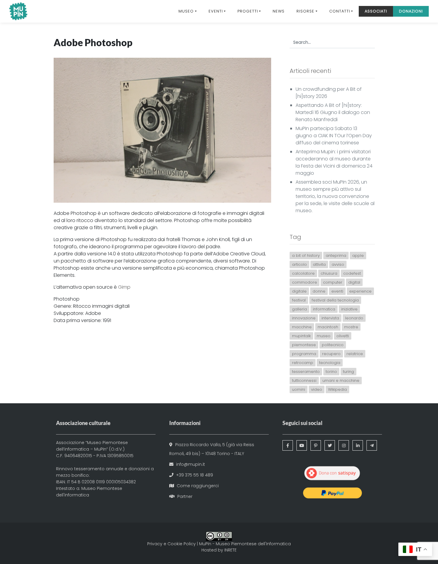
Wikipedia (337, 389)
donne (319, 291)
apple (358, 255)
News (279, 11)
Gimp (124, 287)
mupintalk (301, 336)
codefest (352, 273)
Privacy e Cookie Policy (171, 544)
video (316, 389)
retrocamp (302, 362)
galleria (299, 309)
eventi (337, 291)
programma (304, 354)
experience (360, 291)
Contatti (339, 11)
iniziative (349, 309)
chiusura (329, 273)
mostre (351, 327)
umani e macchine (340, 380)
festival (299, 300)
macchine (302, 327)
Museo (186, 11)
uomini (298, 389)
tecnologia (329, 362)
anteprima (336, 255)
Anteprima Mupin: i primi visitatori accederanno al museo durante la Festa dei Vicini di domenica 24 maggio (334, 162)
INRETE (230, 550)
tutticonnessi (304, 380)
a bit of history (306, 255)
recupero (331, 354)
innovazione (304, 318)
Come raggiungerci (198, 486)
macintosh (328, 327)
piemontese (304, 345)
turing (348, 371)
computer (332, 282)
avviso (338, 264)
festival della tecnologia (335, 300)
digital (354, 282)
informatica (324, 309)
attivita (319, 264)
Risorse (305, 11)
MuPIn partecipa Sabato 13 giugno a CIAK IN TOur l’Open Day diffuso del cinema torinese (334, 135)
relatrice (355, 354)
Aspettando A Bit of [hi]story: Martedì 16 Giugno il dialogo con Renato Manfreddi (333, 112)
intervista (330, 318)
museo (323, 336)
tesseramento (306, 371)
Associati (376, 11)
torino (331, 371)
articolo (299, 264)
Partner (184, 496)
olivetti (342, 336)
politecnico (333, 345)
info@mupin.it (190, 464)
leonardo (354, 318)
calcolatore (303, 273)
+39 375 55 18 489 (194, 475)
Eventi (216, 11)
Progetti (247, 11)
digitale (299, 291)
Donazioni (411, 11)
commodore (304, 282)
